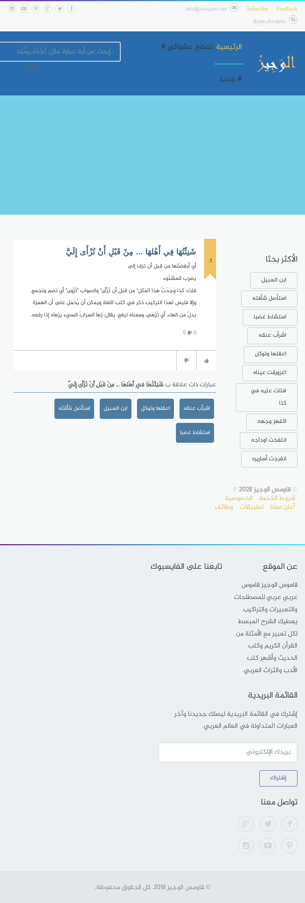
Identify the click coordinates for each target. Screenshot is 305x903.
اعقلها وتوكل (155, 408)
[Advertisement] (152, 155)
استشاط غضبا (195, 432)
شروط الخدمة (277, 498)
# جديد (230, 79)
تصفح (204, 47)
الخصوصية (239, 498)
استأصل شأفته (269, 298)
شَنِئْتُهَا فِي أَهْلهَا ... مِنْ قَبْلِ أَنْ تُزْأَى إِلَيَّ (131, 251)
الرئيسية (229, 47)
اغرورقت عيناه (269, 373)
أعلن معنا (282, 507)
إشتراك (278, 778)
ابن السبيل (115, 408)
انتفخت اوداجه (268, 440)
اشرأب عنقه (196, 408)
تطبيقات (251, 507)
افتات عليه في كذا (268, 397)
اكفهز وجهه (271, 421)
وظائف (224, 507)
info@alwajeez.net (206, 9)
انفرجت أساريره (269, 459)
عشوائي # (176, 47)
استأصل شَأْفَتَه (74, 408)
